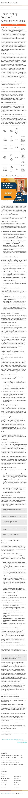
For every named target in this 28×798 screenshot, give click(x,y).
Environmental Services (5, 778)
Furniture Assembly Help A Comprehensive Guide (22, 741)
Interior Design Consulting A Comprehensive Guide (10, 760)
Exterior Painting (6, 733)
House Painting (20, 733)
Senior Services (17, 786)
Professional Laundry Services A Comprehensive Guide (12, 739)
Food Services (16, 778)
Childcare (3, 776)
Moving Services (17, 784)
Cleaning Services (17, 776)
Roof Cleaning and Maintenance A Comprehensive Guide (12, 764)
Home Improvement (22, 24)
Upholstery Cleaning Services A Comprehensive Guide (11, 755)
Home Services (16, 782)
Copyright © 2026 (4, 793)
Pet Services (3, 786)
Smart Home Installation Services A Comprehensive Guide (12, 757)
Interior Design (4, 784)
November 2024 (4, 771)
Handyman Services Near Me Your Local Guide (10, 762)
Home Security (4, 782)
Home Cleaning (4, 780)
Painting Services (8, 734)
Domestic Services (9, 2)
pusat (7, 24)
